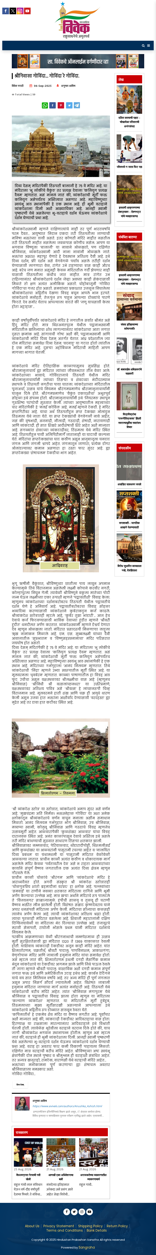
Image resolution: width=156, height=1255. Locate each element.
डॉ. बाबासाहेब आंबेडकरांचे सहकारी (129, 372)
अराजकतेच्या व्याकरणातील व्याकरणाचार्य (93, 1177)
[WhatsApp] (45, 105)
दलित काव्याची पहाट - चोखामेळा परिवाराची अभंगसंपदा (129, 122)
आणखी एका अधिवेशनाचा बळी (61, 1177)
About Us (32, 1226)
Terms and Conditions (64, 1230)
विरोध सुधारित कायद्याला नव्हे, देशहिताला (129, 568)
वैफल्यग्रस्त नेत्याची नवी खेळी (28, 1177)
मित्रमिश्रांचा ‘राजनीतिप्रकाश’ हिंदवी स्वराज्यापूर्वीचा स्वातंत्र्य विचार (129, 420)
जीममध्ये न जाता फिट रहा (129, 167)
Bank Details (97, 1230)
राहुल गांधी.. (85, 1184)
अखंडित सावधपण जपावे (129, 484)
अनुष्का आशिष (68, 85)
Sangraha (87, 1247)
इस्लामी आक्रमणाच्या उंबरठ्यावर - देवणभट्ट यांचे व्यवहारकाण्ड (129, 212)
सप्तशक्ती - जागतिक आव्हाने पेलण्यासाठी (129, 525)
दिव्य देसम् (20, 1084)
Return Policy (117, 1226)
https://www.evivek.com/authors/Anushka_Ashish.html (67, 1106)
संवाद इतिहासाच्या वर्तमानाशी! (129, 327)
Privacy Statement (58, 1226)
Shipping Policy (90, 1226)
